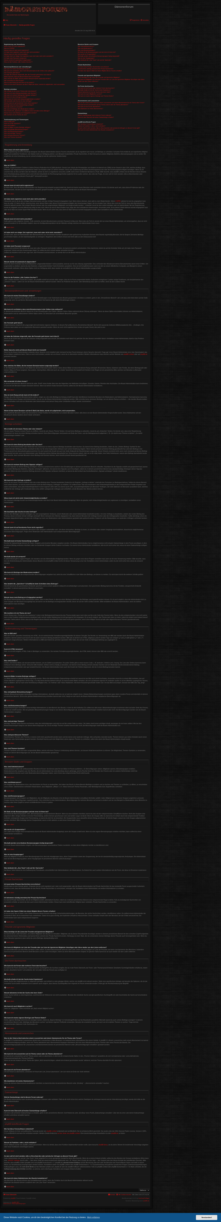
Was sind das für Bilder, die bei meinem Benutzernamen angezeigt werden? (27, 78)
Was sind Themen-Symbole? (13, 137)
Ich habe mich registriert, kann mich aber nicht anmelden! (22, 52)
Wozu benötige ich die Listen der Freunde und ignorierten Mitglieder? (99, 77)
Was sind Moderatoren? (85, 48)
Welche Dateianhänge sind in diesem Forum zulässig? (94, 115)
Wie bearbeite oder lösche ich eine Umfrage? (18, 101)
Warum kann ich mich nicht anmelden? (16, 54)
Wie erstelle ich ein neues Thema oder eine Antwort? (20, 91)
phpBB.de (143, 354)
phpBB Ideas (103, 1145)
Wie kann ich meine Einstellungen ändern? (17, 68)
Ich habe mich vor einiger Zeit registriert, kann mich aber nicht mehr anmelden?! (28, 56)
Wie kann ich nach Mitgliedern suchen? (90, 94)
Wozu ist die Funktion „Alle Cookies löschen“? (18, 62)
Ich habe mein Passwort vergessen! (15, 58)
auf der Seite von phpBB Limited (68, 1133)
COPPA (118, 201)
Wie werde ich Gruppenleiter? (87, 54)
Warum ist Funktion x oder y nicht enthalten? (91, 126)
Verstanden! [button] (206, 1217)
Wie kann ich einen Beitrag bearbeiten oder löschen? (20, 93)
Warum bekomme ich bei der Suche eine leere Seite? (94, 92)
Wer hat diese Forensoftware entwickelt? (90, 124)
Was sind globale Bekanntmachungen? (16, 129)
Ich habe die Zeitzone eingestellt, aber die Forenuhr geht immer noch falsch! (27, 74)
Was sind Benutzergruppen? (86, 50)
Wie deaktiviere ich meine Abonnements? (90, 108)
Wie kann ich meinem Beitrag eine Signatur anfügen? (20, 95)
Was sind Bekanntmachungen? (13, 131)
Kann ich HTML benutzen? (12, 123)
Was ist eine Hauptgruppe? (86, 58)
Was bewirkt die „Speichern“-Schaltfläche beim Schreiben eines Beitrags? (27, 111)
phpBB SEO (15, 1202)
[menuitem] (144, 20)
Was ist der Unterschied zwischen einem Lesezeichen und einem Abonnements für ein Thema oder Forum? (111, 102)
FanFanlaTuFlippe (144, 1198)
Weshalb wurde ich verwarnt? (13, 107)
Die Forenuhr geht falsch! (12, 72)
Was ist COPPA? (9, 48)
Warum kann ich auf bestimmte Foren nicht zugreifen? (21, 103)
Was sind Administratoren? (86, 46)
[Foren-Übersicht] (35, 8)
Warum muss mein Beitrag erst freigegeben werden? (20, 113)
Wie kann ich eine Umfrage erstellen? (15, 97)
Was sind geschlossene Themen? (14, 135)
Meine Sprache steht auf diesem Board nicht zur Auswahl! (22, 76)
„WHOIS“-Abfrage (14, 1160)
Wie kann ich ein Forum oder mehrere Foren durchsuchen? (96, 88)
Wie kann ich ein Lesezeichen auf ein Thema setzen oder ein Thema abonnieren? (103, 104)
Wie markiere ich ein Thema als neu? (15, 114)
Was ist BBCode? (9, 121)
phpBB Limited (129, 354)
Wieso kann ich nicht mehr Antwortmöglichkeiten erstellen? (22, 99)
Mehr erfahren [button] (93, 1217)
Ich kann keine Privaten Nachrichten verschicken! (93, 67)
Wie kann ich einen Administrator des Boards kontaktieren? (96, 130)
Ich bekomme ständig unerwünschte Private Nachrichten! (95, 68)
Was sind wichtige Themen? (12, 133)
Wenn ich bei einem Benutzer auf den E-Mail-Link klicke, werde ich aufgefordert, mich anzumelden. (34, 84)
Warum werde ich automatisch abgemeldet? (17, 60)
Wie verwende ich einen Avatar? (14, 80)
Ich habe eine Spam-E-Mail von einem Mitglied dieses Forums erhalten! (100, 71)
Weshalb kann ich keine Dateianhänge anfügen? (19, 105)
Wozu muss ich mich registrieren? (14, 46)
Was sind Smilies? (9, 125)
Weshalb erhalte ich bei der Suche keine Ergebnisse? (94, 90)
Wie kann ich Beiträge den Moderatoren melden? (19, 109)
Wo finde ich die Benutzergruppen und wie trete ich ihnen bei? (97, 52)
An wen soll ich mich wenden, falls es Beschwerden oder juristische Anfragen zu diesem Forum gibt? (109, 128)
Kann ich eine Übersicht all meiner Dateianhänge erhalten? (96, 117)
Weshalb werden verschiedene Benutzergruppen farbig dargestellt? (98, 56)
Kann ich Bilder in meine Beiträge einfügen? (17, 127)
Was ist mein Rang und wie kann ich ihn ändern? (19, 82)
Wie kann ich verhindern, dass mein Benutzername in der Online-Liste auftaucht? (29, 71)
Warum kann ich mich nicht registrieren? (16, 50)
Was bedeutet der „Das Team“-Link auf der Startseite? (94, 60)
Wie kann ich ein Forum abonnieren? (89, 106)
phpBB (13, 1198)
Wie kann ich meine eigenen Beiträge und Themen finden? (96, 96)
